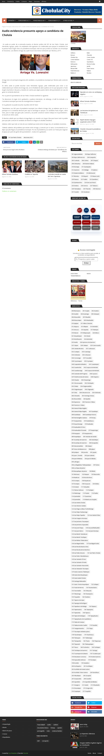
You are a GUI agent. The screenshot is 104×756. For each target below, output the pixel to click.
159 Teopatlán (76, 597)
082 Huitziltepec (93, 440)
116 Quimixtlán (76, 496)
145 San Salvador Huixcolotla (80, 565)
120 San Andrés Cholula (78, 502)
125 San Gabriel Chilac (93, 515)
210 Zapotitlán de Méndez (89, 682)
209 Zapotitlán (76, 682)
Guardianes (90, 62)
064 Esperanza (76, 402)
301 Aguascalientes (77, 154)
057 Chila (74, 392)
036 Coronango (76, 358)
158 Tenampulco (88, 594)
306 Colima (85, 160)
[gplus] (78, 707)
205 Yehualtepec (76, 675)
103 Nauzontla (95, 474)
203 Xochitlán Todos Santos (80, 672)
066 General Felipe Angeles (79, 408)
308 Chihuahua (76, 163)
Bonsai (73, 55)
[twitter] (94, 703)
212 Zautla (85, 685)
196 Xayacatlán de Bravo (79, 660)
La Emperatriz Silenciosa (87, 733)
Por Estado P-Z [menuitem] (53, 20)
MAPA (86, 210)
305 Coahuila (75, 160)
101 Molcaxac (76, 474)
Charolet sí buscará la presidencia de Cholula (90, 130)
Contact (100, 753)
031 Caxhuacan (90, 348)
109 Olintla (96, 484)
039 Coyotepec (88, 361)
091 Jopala (93, 452)
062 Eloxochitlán (76, 399)
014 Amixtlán (94, 326)
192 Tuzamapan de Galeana (80, 653)
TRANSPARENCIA (75, 276)
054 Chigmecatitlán (86, 386)
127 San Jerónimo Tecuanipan (80, 521)
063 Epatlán (87, 399)
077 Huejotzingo (93, 430)
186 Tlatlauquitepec (87, 644)
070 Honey (92, 418)
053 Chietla (75, 386)
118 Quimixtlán (76, 499)
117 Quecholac (87, 496)
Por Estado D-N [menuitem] (38, 20)
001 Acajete (86, 311)
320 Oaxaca (75, 179)
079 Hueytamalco (87, 433)
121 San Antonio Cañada (79, 506)
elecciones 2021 (16, 26)
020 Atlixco (96, 333)
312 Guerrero (75, 170)
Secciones (37, 1)
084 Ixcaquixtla (93, 443)
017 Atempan (94, 329)
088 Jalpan (92, 449)
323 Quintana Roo (77, 182)
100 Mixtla (92, 471)
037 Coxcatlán (87, 358)
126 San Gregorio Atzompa (79, 518)
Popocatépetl (41, 724)
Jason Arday (83, 724)
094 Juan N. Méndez (90, 458)
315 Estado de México (78, 173)
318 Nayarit (84, 176)
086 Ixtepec (88, 446)
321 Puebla (84, 179)
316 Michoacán (90, 173)
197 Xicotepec (92, 660)
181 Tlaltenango (87, 638)
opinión (59, 728)
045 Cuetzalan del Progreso (79, 374)
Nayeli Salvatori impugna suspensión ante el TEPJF (88, 121)
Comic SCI (90, 59)
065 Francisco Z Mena (88, 402)
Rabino (89, 71)
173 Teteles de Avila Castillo (79, 625)
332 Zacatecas (85, 192)
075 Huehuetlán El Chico (78, 427)
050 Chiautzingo (86, 380)
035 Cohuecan (86, 355)
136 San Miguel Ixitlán (78, 543)
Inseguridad (96, 222)
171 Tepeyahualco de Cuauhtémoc (81, 619)
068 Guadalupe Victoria (89, 414)
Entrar (86, 263)
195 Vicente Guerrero (94, 657)
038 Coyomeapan (77, 361)
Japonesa (73, 66)
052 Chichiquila (89, 383)
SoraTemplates (12, 753)
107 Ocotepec (75, 484)
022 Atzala (87, 336)
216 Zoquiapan (76, 691)
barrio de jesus (7, 730)
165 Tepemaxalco (77, 609)
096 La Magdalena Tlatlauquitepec (81, 465)
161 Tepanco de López (78, 600)
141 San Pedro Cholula (14, 137)
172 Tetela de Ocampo (78, 622)
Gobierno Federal (77, 217)
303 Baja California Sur (78, 157)
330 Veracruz (96, 189)
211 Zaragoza (76, 685)
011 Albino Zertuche (86, 323)
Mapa (30, 1)
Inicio (3, 1)
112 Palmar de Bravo (77, 490)
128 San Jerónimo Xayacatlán (80, 524)
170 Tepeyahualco (93, 616)
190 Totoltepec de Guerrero (79, 650)
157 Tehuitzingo (76, 594)
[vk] (94, 711)
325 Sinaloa (75, 185)
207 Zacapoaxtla (76, 679)
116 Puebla (95, 493)
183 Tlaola (86, 641)
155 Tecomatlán (76, 590)
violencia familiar (57, 731)
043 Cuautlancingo (77, 370)
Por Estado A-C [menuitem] (23, 20)
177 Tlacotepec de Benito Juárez (81, 631)
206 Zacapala (87, 675)
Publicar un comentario (9, 191)
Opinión (95, 227)
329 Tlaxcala (86, 189)
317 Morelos (75, 176)
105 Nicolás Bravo (87, 477)
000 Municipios (76, 311)
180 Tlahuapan (76, 638)
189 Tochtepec (96, 647)
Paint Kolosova (75, 71)
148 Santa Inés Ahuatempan (79, 575)
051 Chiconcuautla (77, 383)
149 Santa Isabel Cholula (79, 578)
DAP (38, 741)
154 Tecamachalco (91, 587)
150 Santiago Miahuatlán (79, 581)
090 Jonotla (84, 452)
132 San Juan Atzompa (92, 531)
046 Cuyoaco (93, 374)
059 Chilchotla (96, 392)
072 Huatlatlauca (89, 421)
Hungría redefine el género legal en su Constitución (91, 744)
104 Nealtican (75, 477)
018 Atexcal (75, 333)
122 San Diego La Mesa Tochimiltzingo (82, 509)
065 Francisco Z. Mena (78, 405)
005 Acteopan (95, 314)
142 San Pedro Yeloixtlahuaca (80, 556)
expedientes (6, 737)
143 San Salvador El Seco (79, 559)
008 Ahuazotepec (76, 320)
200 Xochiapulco (76, 666)
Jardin (88, 66)
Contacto (24, 1)
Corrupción (86, 227)
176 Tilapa (90, 628)
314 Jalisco (94, 170)
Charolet (89, 55)
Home (89, 753)
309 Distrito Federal (88, 163)
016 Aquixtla (84, 329)
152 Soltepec (95, 584)
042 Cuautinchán (76, 367)
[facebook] (100, 1)
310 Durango (75, 167)
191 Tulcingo (93, 650)
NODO (93, 210)
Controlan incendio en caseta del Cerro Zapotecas (57, 175)
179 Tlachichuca (88, 634)
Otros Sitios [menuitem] (68, 20)
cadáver (55, 724)
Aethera (73, 53)
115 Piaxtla (86, 493)
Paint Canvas (90, 68)
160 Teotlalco (86, 597)
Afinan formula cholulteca (10, 174)
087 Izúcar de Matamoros (79, 449)
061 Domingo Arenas (88, 396)
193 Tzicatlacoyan (95, 653)
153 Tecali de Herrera (78, 587)
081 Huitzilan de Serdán (89, 436)
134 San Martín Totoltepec (79, 537)
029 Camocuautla (95, 345)
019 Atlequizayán (85, 333)
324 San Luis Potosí (90, 182)
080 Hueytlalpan (76, 436)
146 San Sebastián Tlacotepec (80, 568)
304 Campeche (91, 157)
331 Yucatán (75, 192)
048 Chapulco (95, 377)
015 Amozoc (75, 329)
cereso (5, 734)
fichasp (53, 728)
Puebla (18, 1)
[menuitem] (4, 20)
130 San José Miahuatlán (93, 528)
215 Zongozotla (87, 688)
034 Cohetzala (76, 355)
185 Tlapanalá (76, 644)
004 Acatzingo (85, 314)
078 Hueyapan (76, 433)
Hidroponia (74, 64)
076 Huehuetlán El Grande (79, 430)
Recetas (89, 73)
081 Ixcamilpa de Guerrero (79, 440)
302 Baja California (90, 154)
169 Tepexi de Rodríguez (78, 616)
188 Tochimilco (85, 647)
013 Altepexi (84, 326)
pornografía (40, 731)
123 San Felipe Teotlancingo (79, 512)
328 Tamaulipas (76, 189)
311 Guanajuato (86, 167)
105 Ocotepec (75, 480)
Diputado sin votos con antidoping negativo (91, 93)
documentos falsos (42, 728)
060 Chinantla (76, 396)
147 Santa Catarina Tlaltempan (80, 572)
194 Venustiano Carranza (79, 657)
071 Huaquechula (76, 421)
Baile (88, 53)
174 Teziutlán (93, 625)
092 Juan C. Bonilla (77, 455)
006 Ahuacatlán (76, 317)
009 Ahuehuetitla (88, 320)
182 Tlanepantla (76, 641)
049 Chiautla (75, 380)
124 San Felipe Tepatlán (78, 515)
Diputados (77, 222)
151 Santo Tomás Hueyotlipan (80, 584)
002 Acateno (95, 311)
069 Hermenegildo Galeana (79, 418)
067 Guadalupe (93, 411)
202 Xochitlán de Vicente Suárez (80, 669)
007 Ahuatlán (86, 317)
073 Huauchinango (77, 424)
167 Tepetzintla (76, 612)
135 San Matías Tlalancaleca (80, 540)
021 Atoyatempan (77, 336)
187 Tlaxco (75, 647)
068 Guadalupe (76, 414)
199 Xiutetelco (85, 663)
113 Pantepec (90, 490)
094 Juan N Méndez (77, 458)
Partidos (86, 222)
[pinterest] (94, 707)
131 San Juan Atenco (77, 531)
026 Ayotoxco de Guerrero (87, 342)
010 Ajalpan (75, 323)
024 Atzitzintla (88, 339)
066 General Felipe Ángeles (79, 411)
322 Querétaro (94, 179)
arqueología (6, 724)
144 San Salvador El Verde (79, 562)
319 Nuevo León (94, 176)
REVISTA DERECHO (76, 82)
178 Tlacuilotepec (77, 634)
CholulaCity (10, 1)
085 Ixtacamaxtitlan (77, 446)
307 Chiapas (94, 160)
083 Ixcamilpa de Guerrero (79, 443)
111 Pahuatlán (85, 487)
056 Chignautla (89, 389)
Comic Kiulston (75, 59)
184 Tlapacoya (96, 641)
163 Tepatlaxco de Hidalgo (79, 606)
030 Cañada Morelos (77, 348)
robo (48, 731)
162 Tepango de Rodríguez (79, 603)
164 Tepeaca (92, 606)
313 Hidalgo (85, 170)
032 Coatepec (75, 351)
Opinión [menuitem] (11, 20)
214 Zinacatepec (76, 688)
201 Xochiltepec (88, 666)
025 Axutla (75, 342)
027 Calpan (75, 345)
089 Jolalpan (75, 452)
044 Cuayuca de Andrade (92, 370)
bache (4, 727)
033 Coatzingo (86, 351)
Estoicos (73, 62)
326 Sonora (84, 185)
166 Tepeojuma (88, 609)
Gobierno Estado (86, 217)
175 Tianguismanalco (78, 628)
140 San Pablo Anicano (78, 553)
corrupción (45, 741)
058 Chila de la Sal (85, 392)
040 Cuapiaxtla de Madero (79, 364)
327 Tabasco (94, 185)
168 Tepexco (86, 612)
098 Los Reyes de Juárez (78, 468)
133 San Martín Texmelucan (79, 534)
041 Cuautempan (94, 364)
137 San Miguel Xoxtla (93, 543)
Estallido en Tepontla (31, 174)
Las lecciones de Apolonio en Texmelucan (89, 112)
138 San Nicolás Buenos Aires (80, 546)
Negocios (77, 227)
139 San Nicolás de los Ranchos (81, 550)
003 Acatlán (75, 314)
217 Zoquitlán (87, 691)
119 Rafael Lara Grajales (89, 499)
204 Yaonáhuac (94, 672)
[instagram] (78, 711)
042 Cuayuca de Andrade (91, 367)
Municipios (95, 217)
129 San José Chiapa (77, 528)
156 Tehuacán (87, 590)
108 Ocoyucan (86, 484)
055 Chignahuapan (77, 389)
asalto (49, 724)
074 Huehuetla (89, 424)
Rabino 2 (73, 73)
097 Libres (96, 465)
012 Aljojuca (75, 326)
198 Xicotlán (75, 663)
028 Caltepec (84, 345)
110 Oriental (75, 487)
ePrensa (44, 1)
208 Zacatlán (87, 679)
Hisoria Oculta (91, 64)
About (94, 753)
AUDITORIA (74, 273)
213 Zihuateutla (95, 685)
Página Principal (6, 26)
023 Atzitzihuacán (77, 339)
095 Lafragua (75, 462)
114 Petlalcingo (76, 493)
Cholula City (74, 57)
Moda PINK (74, 68)
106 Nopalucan (86, 480)
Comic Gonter (91, 57)
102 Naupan (85, 474)
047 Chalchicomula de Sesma (80, 377)
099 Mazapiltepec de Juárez (79, 471)
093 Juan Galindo (89, 455)
